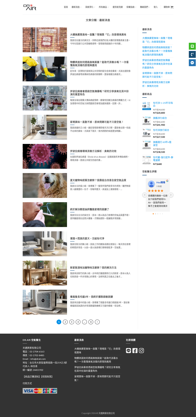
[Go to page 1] (155, 213)
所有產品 (103, 7)
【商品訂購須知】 (32, 376)
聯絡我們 (144, 7)
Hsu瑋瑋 (160, 182)
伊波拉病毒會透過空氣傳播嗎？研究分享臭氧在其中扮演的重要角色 (157, 64)
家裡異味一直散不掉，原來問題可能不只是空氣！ (157, 75)
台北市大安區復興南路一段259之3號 (48, 362)
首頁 (66, 7)
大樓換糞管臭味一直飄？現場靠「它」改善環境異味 (157, 40)
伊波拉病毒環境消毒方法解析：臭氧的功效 (156, 84)
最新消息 (76, 7)
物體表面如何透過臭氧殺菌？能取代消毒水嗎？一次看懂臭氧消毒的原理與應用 (157, 51)
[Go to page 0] (153, 213)
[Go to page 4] (162, 213)
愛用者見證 (118, 7)
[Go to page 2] (157, 213)
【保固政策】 (47, 376)
